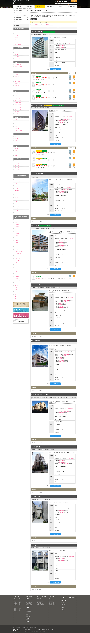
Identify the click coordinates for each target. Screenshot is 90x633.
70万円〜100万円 (18, 111)
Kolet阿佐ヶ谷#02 (36, 496)
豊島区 (20, 604)
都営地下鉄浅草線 (28, 611)
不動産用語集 (50, 629)
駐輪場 (16, 203)
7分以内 (16, 153)
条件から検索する (52, 596)
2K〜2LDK (17, 54)
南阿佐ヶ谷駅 (66, 189)
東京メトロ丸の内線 (29, 599)
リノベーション (17, 280)
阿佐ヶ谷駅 (61, 45)
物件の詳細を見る (55, 69)
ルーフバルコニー (18, 262)
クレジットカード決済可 (19, 130)
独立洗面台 (17, 224)
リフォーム (17, 278)
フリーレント (17, 121)
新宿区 (15, 599)
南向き (16, 291)
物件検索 (30, 6)
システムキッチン (18, 235)
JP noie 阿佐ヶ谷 (35, 447)
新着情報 (62, 607)
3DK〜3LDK (17, 56)
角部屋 (16, 289)
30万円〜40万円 (18, 104)
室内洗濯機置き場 (18, 233)
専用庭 (16, 264)
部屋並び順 (71, 73)
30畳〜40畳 (17, 169)
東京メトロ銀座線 (28, 603)
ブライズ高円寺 (35, 225)
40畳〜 (16, 172)
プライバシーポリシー (32, 629)
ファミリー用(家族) (18, 68)
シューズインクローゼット (19, 255)
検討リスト (61, 6)
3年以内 (16, 138)
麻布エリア (39, 598)
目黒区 (15, 604)
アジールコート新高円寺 (37, 105)
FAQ (39, 629)
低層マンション (17, 35)
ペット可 (16, 42)
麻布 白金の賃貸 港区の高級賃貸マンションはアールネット (37, 631)
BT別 (16, 222)
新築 (15, 136)
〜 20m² (16, 74)
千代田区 (15, 603)
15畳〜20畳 (17, 165)
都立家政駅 (62, 246)
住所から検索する (17, 596)
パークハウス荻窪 (35, 340)
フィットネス (17, 192)
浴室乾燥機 (17, 228)
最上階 (16, 287)
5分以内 (16, 150)
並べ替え (33, 19)
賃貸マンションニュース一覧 (66, 605)
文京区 (20, 603)
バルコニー (17, 260)
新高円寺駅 (66, 119)
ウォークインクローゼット (19, 251)
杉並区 (15, 609)
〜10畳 (16, 160)
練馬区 (20, 610)
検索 (74, 3)
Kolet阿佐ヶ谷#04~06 (37, 545)
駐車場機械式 (17, 194)
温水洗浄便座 (17, 226)
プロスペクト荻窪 (35, 285)
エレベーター (17, 206)
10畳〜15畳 (17, 163)
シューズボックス (18, 253)
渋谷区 (20, 599)
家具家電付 (17, 276)
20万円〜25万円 (18, 100)
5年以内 (16, 140)
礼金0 (16, 123)
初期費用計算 (72, 6)
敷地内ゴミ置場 (17, 181)
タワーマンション (18, 33)
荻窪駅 (65, 301)
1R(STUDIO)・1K (18, 49)
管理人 (16, 199)
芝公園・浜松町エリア (40, 604)
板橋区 (15, 608)
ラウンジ (16, 183)
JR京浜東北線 (28, 616)
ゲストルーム (17, 210)
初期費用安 (50, 605)
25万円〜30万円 (18, 102)
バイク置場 (17, 212)
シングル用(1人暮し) (18, 64)
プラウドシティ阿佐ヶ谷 (37, 173)
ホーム (19, 6)
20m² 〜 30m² (17, 76)
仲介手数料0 (17, 128)
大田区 (20, 605)
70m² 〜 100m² (17, 85)
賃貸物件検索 (63, 604)
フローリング (17, 244)
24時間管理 (17, 190)
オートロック (17, 179)
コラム (62, 609)
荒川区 (20, 608)
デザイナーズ (17, 30)
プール (16, 201)
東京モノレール (28, 619)
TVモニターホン (17, 188)
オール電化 (17, 242)
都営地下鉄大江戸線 (29, 608)
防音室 (16, 271)
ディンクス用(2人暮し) (19, 66)
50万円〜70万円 (18, 109)
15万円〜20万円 (17, 98)
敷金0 (16, 126)
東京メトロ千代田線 (29, 604)
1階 (15, 282)
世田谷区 (15, 605)
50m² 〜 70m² (17, 83)
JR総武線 (47, 24)
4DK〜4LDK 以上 (18, 58)
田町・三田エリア (40, 602)
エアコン (16, 219)
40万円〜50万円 (18, 107)
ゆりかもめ (27, 622)
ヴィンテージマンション (19, 39)
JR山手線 (27, 614)
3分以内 (16, 148)
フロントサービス (18, 208)
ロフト (16, 267)
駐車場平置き (17, 185)
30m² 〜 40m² (17, 79)
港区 (14, 598)
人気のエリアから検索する (42, 596)
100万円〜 (17, 113)
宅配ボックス (17, 197)
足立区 (20, 609)
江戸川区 (15, 611)
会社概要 (25, 629)
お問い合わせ (51, 6)
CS (15, 296)
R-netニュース (44, 629)
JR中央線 (24, 8)
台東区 (15, 602)
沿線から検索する (19, 8)
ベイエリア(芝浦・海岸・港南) (42, 605)
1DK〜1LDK (17, 52)
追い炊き (16, 231)
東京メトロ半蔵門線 (29, 605)
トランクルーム (17, 258)
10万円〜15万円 (17, 95)
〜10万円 (16, 93)
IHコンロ (16, 240)
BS (15, 294)
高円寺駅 (61, 240)
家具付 (16, 273)
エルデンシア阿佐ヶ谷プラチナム (39, 394)
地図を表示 (71, 43)
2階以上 (16, 285)
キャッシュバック (18, 119)
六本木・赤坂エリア (40, 603)
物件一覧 (40, 6)
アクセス (74, 1)
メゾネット (17, 269)
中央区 (20, 598)
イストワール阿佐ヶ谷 (36, 31)
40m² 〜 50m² (17, 81)
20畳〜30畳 (17, 167)
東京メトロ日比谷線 (29, 602)
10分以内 (16, 155)
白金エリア (39, 599)
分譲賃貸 (16, 37)
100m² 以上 (17, 88)
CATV (16, 298)
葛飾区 (15, 610)
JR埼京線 (27, 615)
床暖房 (16, 246)
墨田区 (20, 602)
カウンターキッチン (18, 237)
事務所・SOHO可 (18, 44)
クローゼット (17, 249)
